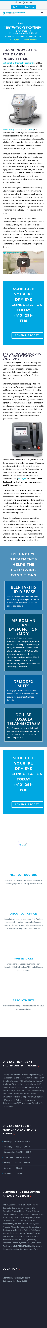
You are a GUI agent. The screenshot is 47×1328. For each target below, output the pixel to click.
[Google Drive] (31, 3)
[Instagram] (23, 3)
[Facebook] (16, 3)
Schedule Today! (27, 335)
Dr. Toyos (22, 478)
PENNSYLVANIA (24, 1246)
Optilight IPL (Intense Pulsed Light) (18, 63)
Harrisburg (37, 1246)
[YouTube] (27, 3)
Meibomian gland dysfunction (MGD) (18, 129)
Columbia (7, 1211)
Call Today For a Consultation (23, 7)
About (34, 16)
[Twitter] (20, 3)
